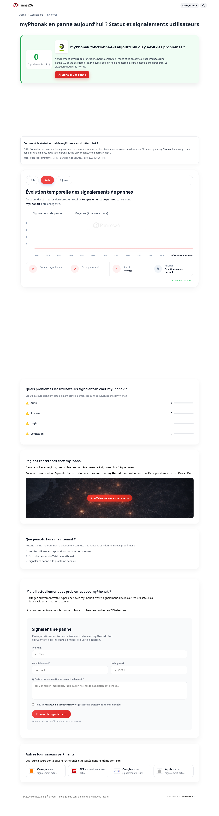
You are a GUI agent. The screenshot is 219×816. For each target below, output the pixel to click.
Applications (36, 14)
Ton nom (36, 647)
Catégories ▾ (189, 5)
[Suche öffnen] (203, 5)
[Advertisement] (109, 107)
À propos (52, 796)
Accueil (23, 14)
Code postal (117, 663)
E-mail (41, 663)
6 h (33, 180)
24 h (47, 180)
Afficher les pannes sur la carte (111, 498)
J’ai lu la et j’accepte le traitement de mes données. (79, 704)
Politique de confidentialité (60, 704)
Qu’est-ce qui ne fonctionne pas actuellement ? (58, 679)
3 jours (64, 180)
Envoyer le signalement (51, 714)
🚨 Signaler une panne (72, 74)
